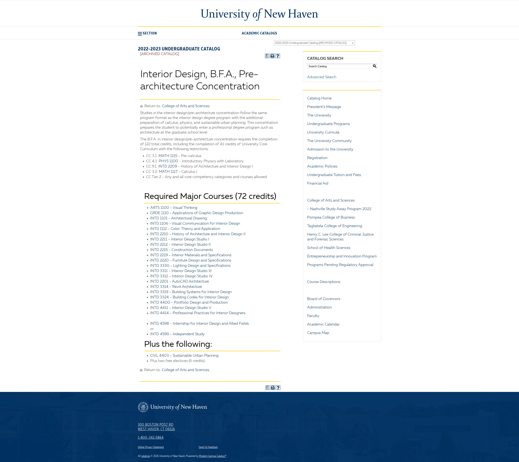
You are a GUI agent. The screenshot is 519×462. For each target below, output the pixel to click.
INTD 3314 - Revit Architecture (176, 287)
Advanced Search (321, 77)
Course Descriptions (323, 282)
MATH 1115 (168, 156)
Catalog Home (319, 98)
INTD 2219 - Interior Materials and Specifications (190, 255)
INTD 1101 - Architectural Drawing (178, 218)
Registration (317, 158)
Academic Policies (322, 166)
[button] (147, 33)
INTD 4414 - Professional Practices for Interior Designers (197, 313)
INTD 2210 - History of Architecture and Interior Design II (198, 234)
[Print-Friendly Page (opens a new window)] (272, 56)
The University (319, 115)
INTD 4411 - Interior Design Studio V (180, 308)
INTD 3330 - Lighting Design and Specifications (190, 266)
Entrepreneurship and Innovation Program (342, 256)
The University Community (329, 141)
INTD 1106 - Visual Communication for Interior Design (195, 223)
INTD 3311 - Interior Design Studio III (181, 271)
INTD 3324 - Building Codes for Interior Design (189, 297)
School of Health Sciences (328, 248)
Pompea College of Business (331, 217)
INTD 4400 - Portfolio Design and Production (189, 302)
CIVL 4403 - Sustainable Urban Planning (184, 355)
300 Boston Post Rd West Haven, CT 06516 (156, 427)
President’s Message (324, 107)
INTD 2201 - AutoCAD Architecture (179, 281)
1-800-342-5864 (151, 438)
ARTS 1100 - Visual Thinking (173, 208)
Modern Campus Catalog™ (212, 456)
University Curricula (323, 132)
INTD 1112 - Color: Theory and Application (185, 229)
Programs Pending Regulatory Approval (340, 265)
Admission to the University (330, 149)
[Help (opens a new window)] (278, 56)
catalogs (145, 456)
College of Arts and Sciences (185, 106)
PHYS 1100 (168, 161)
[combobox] (314, 43)
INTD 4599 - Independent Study (177, 334)
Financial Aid (317, 183)
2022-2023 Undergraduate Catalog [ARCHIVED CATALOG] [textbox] (310, 43)
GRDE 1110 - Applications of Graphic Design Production (196, 213)
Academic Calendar (323, 324)
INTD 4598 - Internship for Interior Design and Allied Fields (199, 323)
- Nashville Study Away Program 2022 (339, 209)
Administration (319, 307)
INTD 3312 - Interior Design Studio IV (181, 276)
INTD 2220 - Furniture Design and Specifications (190, 260)
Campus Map (318, 333)
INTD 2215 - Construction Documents (181, 250)
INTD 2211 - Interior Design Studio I (179, 239)
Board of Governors (323, 299)
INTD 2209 (167, 166)
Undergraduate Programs (328, 124)
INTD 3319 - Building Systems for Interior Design (191, 292)
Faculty (313, 316)
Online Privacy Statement (151, 447)
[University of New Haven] (259, 14)
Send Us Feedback (208, 447)
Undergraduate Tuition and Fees (334, 175)
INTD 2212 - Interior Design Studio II (180, 244)
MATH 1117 (168, 172)
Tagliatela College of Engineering (334, 226)
